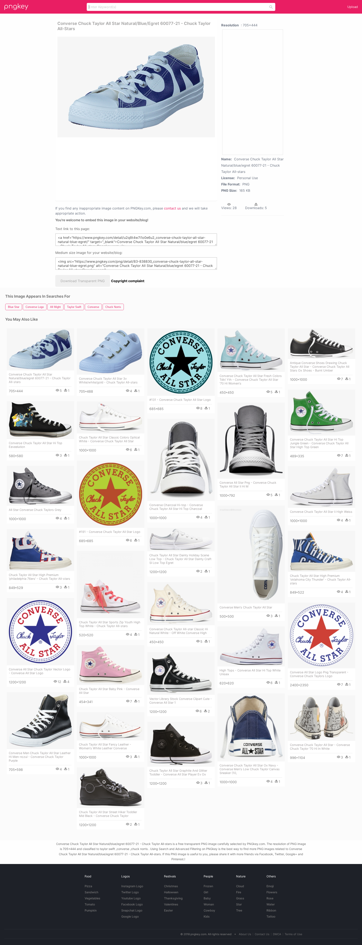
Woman (209, 904)
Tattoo (270, 916)
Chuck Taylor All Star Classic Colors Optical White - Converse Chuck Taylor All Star (109, 439)
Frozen (208, 886)
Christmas (171, 886)
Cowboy (209, 910)
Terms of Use (293, 934)
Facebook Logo (132, 904)
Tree (239, 910)
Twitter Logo (130, 892)
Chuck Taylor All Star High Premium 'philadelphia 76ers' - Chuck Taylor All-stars (39, 576)
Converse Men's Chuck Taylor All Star (246, 607)
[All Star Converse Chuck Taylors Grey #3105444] (40, 486)
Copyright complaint (127, 281)
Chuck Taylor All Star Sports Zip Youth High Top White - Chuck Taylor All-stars (109, 624)
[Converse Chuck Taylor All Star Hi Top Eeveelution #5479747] (40, 420)
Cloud (240, 886)
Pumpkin (91, 910)
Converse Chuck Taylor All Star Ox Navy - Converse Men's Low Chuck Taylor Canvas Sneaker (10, (250, 769)
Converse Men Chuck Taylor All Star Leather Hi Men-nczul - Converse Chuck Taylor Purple (40, 756)
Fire (238, 892)
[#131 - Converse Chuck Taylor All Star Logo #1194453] (181, 362)
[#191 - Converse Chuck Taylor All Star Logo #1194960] (110, 494)
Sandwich (91, 892)
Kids (207, 916)
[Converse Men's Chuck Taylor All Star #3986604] (251, 554)
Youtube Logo (131, 898)
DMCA (277, 934)
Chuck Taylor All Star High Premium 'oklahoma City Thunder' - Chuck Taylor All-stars (320, 579)
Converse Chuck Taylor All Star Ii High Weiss (321, 511)
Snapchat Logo (131, 910)
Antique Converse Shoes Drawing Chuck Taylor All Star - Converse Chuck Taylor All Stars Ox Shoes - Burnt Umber (319, 366)
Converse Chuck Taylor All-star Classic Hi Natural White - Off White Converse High (178, 631)
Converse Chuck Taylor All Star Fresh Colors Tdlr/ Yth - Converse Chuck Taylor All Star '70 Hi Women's (251, 379)
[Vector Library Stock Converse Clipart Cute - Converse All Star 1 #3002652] (181, 673)
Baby (207, 898)
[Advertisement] (121, 168)
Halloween (171, 892)
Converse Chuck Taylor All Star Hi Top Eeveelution (35, 445)
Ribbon (271, 910)
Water (270, 904)
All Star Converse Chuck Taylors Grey (35, 510)
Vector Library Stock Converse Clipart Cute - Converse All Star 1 (180, 700)
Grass (240, 898)
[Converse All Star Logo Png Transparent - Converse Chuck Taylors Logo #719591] (321, 636)
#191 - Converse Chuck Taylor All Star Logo (109, 532)
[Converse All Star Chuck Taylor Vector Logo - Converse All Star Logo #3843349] (40, 631)
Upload (352, 7)
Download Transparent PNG (83, 281)
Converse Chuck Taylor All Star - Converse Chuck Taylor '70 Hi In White (320, 746)
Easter (168, 910)
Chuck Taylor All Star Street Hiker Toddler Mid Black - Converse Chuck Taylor (108, 814)
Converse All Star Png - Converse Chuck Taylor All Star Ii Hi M (248, 484)
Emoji (270, 886)
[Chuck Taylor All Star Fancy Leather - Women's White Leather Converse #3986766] (110, 726)
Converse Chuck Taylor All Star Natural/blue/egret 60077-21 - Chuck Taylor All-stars (39, 378)
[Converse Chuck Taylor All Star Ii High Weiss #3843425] (321, 487)
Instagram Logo (132, 886)
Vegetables (92, 898)
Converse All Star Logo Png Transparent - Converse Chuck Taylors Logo (319, 674)
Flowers (271, 892)
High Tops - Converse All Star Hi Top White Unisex (250, 672)
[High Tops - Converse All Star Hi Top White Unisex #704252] (251, 646)
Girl (206, 892)
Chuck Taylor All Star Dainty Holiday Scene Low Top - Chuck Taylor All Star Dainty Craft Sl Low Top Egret (180, 558)
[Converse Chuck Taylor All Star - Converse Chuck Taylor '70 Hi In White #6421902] (321, 718)
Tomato (90, 904)
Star (239, 904)
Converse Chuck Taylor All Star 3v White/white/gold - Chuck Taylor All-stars (108, 380)
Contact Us (262, 934)
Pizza (88, 886)
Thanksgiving (173, 898)
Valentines (171, 904)
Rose (269, 898)
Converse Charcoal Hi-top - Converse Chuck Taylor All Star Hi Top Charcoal (176, 506)
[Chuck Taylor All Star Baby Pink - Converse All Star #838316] (110, 665)
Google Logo (130, 916)
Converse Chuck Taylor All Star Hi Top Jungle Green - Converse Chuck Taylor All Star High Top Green (319, 443)
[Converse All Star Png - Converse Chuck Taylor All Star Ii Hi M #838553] (251, 440)
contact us (172, 208)
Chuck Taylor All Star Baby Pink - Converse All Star (109, 690)
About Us (245, 934)
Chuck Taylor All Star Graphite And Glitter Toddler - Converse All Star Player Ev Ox (178, 772)
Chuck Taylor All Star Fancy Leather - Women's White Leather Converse (105, 746)
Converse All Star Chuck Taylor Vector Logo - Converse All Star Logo (39, 671)
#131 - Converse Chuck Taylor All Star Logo (180, 399)
